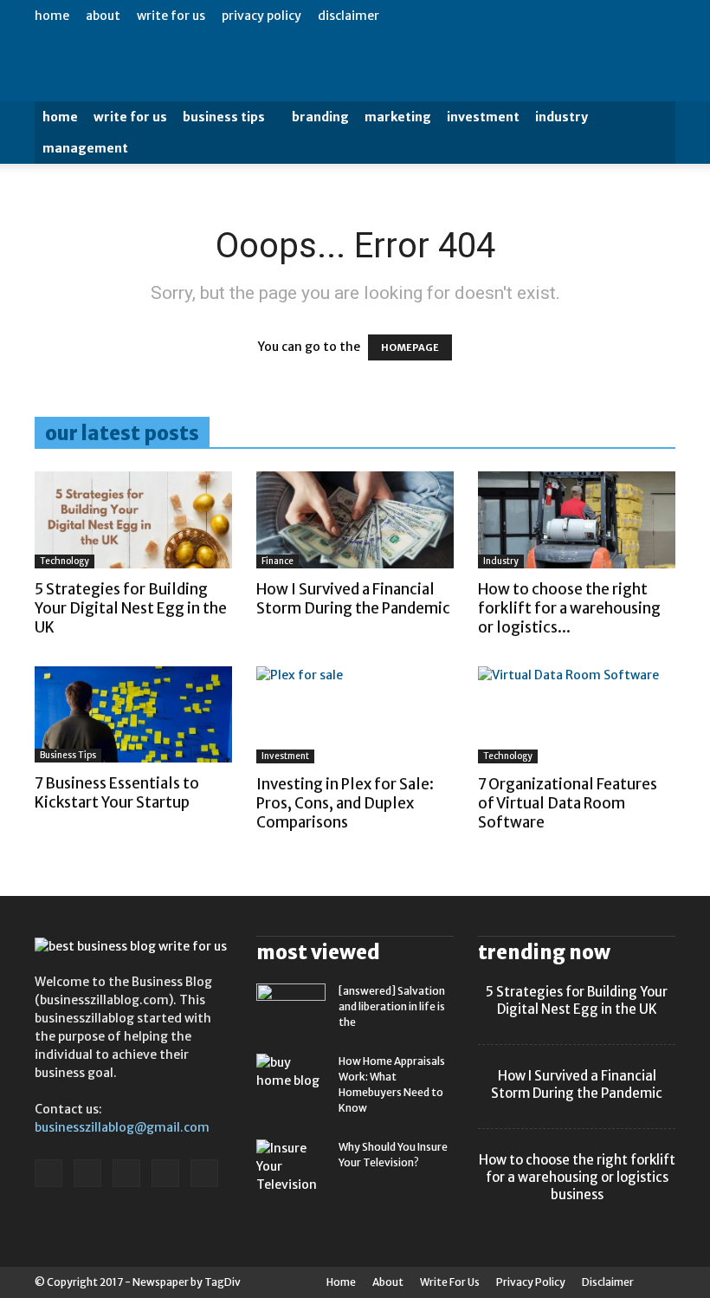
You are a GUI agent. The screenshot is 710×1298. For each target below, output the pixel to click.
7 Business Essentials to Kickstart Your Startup (117, 793)
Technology (64, 561)
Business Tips (224, 117)
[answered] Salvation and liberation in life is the (392, 1006)
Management (85, 148)
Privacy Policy (261, 15)
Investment (483, 117)
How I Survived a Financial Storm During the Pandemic (353, 599)
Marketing (398, 117)
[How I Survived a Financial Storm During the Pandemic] (355, 519)
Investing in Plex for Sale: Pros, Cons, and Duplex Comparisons (345, 803)
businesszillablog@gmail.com (122, 1127)
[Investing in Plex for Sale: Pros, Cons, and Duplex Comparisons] (355, 715)
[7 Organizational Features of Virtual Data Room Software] (576, 715)
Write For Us (171, 15)
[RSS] (126, 1173)
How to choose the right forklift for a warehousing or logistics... (569, 608)
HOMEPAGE (410, 347)
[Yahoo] (204, 1173)
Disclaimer (348, 15)
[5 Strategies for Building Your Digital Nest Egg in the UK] (133, 519)
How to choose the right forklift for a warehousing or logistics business (577, 1177)
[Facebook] (48, 1173)
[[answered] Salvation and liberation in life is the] (291, 1007)
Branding (320, 117)
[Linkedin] (87, 1173)
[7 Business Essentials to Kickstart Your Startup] (133, 714)
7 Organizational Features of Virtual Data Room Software (567, 803)
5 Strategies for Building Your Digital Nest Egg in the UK (131, 608)
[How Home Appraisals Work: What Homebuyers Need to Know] (291, 1077)
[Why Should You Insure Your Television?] (291, 1166)
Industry (561, 117)
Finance (277, 561)
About (103, 15)
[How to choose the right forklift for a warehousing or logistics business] (576, 519)
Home (52, 15)
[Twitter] (165, 1173)
